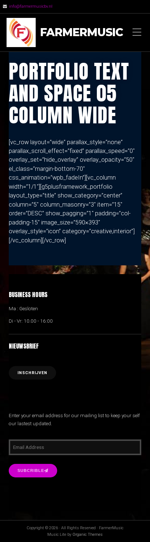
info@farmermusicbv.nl (30, 6)
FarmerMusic (81, 33)
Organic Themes (87, 534)
